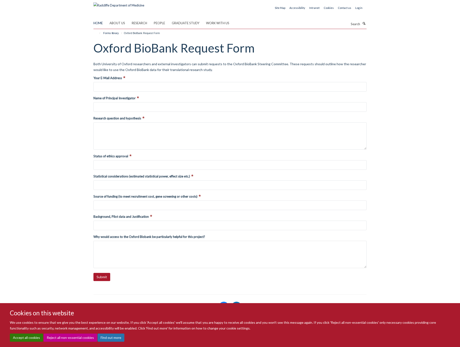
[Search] (364, 23)
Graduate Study (185, 23)
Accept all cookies (26, 337)
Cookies (329, 7)
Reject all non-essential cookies (70, 337)
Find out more (111, 337)
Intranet (314, 7)
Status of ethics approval (111, 156)
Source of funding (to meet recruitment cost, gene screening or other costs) (145, 196)
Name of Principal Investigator (114, 98)
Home (98, 23)
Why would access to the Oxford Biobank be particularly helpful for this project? (149, 237)
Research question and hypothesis (117, 118)
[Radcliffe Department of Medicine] (118, 4)
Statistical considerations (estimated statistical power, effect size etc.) (142, 176)
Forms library (111, 33)
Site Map (280, 7)
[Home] (97, 33)
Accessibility (297, 7)
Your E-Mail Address (108, 78)
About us (117, 23)
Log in (358, 7)
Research (139, 23)
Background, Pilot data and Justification (121, 216)
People (159, 23)
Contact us (344, 7)
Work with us (217, 23)
